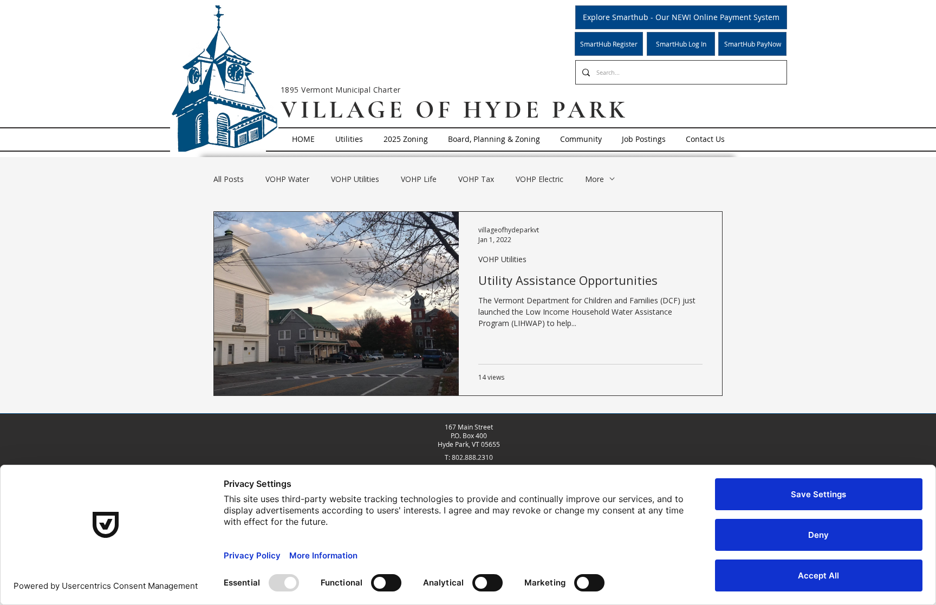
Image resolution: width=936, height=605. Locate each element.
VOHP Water (287, 179)
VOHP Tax (476, 179)
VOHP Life (419, 179)
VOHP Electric (539, 179)
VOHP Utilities (355, 179)
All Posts (228, 179)
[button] (349, 139)
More (594, 179)
